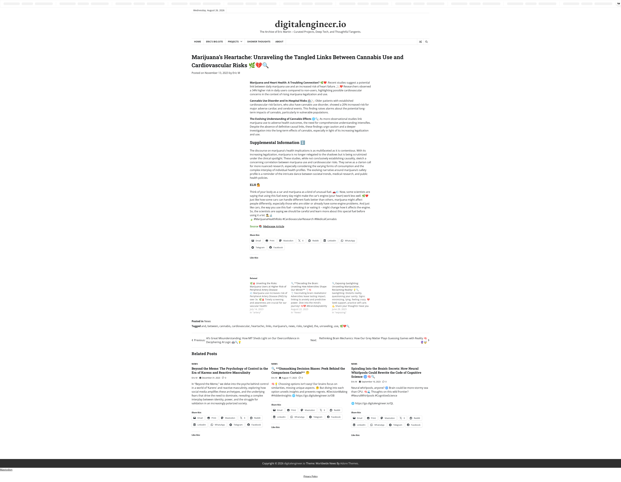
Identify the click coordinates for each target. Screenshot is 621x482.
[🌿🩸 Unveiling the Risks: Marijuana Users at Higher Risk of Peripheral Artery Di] (270, 298)
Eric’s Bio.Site (214, 41)
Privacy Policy (311, 476)
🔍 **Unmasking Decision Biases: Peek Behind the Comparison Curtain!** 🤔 (308, 370)
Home (197, 41)
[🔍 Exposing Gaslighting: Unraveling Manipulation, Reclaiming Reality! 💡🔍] (352, 298)
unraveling (326, 326)
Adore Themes (349, 463)
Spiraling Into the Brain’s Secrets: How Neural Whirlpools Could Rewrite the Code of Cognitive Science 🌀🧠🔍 (386, 372)
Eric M (236, 73)
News (207, 321)
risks (299, 326)
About (279, 41)
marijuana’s (280, 326)
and (203, 326)
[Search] (426, 42)
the (316, 326)
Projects (233, 41)
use (336, 326)
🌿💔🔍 (344, 326)
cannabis (224, 326)
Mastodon (6, 469)
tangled (308, 326)
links (268, 326)
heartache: (257, 326)
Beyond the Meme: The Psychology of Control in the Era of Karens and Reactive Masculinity (230, 370)
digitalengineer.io (310, 23)
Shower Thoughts (258, 41)
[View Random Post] (420, 42)
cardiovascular (241, 326)
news (292, 326)
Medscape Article (273, 226)
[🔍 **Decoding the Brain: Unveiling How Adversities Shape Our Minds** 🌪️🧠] (311, 298)
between (212, 326)
